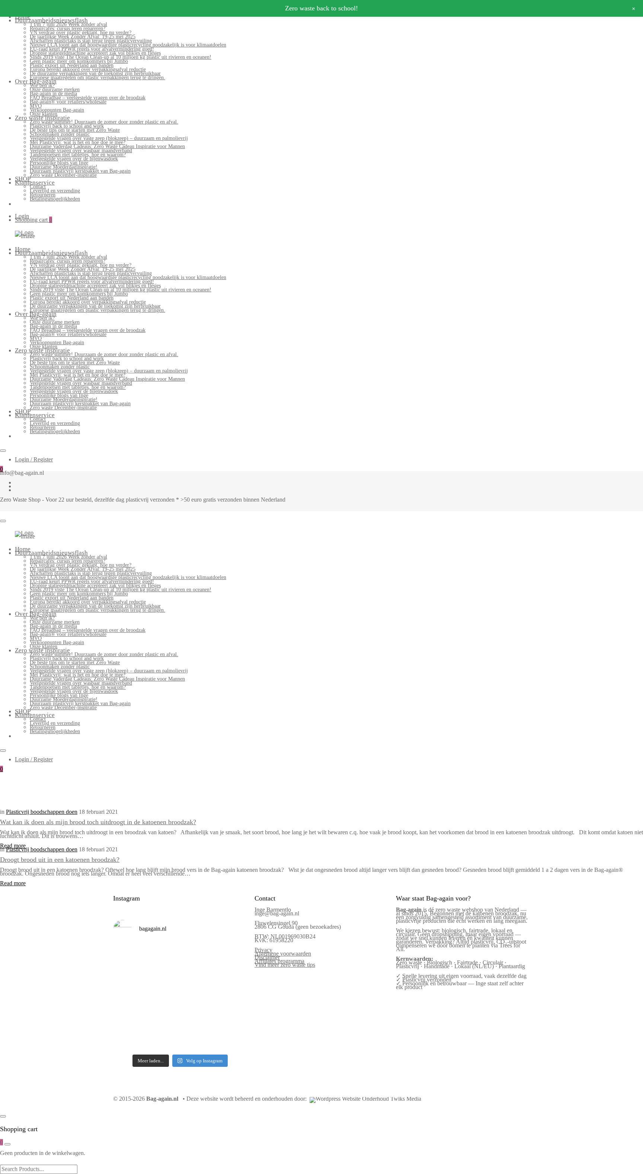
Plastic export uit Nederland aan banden (71, 65)
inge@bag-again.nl (277, 913)
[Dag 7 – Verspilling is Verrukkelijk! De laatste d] (128, 956)
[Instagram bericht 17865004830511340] (197, 1039)
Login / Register (34, 459)
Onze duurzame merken (55, 89)
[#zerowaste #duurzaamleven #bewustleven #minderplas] (128, 997)
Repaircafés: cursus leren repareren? (67, 28)
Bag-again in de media (53, 93)
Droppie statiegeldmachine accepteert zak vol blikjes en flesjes (95, 53)
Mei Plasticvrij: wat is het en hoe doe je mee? (77, 142)
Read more (13, 845)
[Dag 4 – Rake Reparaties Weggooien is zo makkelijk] (231, 956)
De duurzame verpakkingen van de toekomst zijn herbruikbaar (95, 73)
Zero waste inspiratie (42, 117)
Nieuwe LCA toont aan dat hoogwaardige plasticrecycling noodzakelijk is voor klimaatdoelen (128, 45)
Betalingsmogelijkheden (55, 199)
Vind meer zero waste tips (285, 965)
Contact (38, 186)
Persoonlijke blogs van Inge (59, 163)
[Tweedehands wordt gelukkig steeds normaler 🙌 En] (197, 976)
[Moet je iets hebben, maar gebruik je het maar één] (162, 976)
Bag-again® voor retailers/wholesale (68, 102)
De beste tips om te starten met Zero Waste (75, 130)
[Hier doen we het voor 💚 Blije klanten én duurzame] (162, 997)
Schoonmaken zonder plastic (60, 134)
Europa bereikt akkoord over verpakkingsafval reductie (88, 69)
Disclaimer (267, 957)
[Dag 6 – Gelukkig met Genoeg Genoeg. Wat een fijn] (162, 956)
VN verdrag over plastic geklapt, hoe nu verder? (80, 32)
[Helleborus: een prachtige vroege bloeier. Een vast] (162, 1039)
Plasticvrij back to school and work (67, 126)
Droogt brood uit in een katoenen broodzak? (59, 859)
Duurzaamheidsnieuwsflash (51, 20)
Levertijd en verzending (55, 190)
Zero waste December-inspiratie (63, 175)
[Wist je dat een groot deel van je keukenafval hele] (231, 997)
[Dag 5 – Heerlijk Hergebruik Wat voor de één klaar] (197, 956)
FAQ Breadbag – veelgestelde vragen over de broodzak (87, 97)
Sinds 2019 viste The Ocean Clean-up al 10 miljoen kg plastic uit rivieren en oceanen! (120, 57)
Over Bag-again (36, 81)
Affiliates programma (279, 961)
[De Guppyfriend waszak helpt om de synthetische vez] (197, 1018)
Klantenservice (35, 182)
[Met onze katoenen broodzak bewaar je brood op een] (231, 1018)
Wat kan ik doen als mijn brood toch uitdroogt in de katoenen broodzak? (98, 822)
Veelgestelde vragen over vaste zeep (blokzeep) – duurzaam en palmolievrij (109, 138)
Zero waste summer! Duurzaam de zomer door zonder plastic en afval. (104, 122)
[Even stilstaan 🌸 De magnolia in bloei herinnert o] (231, 976)
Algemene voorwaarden (283, 953)
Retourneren (42, 195)
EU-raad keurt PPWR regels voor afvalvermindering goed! (92, 49)
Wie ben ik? (42, 85)
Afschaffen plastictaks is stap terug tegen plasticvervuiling (91, 41)
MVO (36, 106)
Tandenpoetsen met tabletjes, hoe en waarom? (78, 154)
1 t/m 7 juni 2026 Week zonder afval (68, 24)
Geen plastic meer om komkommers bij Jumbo (79, 61)
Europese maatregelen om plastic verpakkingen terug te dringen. (97, 77)
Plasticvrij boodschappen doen (41, 812)
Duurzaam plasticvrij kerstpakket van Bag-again (80, 171)
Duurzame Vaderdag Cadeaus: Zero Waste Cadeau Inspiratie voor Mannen (107, 146)
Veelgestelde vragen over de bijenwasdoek (74, 158)
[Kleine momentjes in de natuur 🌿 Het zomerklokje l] (128, 1018)
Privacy (263, 950)
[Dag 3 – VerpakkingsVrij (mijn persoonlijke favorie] (128, 976)
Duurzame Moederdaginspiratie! (63, 167)
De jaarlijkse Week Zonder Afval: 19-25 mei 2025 (82, 36)
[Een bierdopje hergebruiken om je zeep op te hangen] (231, 1039)
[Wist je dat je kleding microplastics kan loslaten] (128, 1039)
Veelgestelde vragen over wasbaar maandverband (81, 150)
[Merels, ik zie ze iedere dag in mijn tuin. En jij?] (162, 1018)
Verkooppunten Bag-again (57, 110)
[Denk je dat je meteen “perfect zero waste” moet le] (197, 997)
